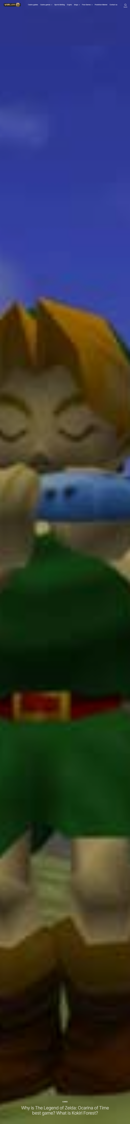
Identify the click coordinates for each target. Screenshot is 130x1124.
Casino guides (33, 5)
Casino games (45, 5)
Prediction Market (101, 5)
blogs (76, 5)
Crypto (69, 5)
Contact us (113, 5)
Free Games (86, 5)
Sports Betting (59, 5)
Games (65, 1101)
